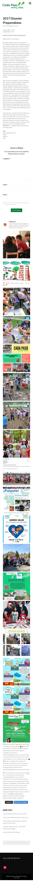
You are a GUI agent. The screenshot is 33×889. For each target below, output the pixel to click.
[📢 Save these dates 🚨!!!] (16, 728)
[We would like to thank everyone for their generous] (16, 244)
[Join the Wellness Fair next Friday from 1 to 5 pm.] (16, 529)
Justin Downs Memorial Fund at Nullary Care (15, 817)
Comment (7, 159)
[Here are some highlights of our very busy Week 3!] (16, 330)
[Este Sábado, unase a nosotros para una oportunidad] (16, 671)
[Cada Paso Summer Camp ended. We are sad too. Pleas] (16, 757)
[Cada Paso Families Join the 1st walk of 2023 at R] (16, 586)
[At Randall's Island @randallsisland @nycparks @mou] (16, 558)
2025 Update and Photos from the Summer (15, 814)
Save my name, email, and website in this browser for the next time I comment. (17, 203)
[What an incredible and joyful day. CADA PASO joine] (16, 615)
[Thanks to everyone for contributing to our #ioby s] (16, 273)
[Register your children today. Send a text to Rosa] (16, 501)
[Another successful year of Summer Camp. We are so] (16, 358)
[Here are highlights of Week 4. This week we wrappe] (16, 301)
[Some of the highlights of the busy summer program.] (16, 643)
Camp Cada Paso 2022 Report (11, 832)
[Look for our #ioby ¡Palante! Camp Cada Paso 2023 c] (16, 444)
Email (5, 195)
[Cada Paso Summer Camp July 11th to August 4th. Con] (16, 785)
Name (5, 185)
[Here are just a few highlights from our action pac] (16, 387)
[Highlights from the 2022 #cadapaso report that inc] (16, 472)
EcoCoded (16, 877)
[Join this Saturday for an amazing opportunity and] (16, 700)
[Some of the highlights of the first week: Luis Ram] (16, 415)
